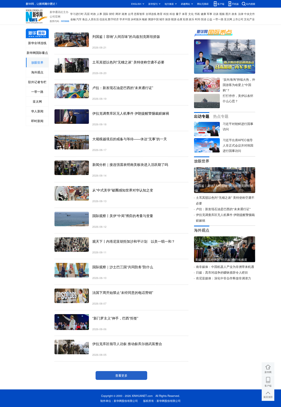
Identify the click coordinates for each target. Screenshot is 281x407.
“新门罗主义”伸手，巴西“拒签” (115, 317)
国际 (105, 14)
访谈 (215, 14)
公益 (209, 19)
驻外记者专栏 (37, 82)
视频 (222, 14)
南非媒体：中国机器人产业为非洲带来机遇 (225, 266)
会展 (179, 19)
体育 (184, 14)
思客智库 (139, 14)
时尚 (197, 19)
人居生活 (93, 19)
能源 (173, 19)
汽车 (79, 19)
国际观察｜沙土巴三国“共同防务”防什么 (122, 266)
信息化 (103, 19)
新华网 (268, 372)
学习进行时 (77, 14)
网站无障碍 (203, 3)
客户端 (220, 3)
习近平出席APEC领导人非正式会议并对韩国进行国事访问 (238, 145)
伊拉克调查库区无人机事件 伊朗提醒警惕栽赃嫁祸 (130, 113)
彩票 (185, 19)
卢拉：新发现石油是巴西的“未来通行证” (122, 87)
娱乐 (191, 19)
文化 (191, 14)
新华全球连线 (37, 43)
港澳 (124, 14)
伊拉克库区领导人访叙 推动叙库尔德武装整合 (127, 343)
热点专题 (220, 116)
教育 (159, 14)
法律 (240, 14)
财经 (112, 14)
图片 (228, 14)
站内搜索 (250, 3)
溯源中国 (153, 19)
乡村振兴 (136, 19)
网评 (118, 14)
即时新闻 (37, 121)
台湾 (130, 14)
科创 (172, 14)
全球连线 (151, 14)
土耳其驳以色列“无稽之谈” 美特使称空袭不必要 (128, 61)
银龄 (144, 19)
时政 (93, 14)
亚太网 (228, 19)
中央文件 (249, 14)
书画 (197, 14)
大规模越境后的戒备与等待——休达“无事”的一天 (129, 138)
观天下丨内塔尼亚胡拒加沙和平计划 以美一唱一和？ (133, 241)
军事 (209, 14)
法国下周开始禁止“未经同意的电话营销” (122, 292)
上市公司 (238, 19)
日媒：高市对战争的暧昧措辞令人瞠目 (222, 272)
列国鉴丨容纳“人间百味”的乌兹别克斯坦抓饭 (126, 36)
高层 (87, 14)
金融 (73, 19)
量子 (178, 14)
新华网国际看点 (37, 52)
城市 (162, 19)
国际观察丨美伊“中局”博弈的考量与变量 (122, 215)
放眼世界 (37, 62)
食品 (85, 19)
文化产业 (249, 19)
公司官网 (55, 16)
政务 (234, 14)
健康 (203, 14)
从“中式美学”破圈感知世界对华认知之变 (122, 189)
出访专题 (201, 116)
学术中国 (124, 19)
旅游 (168, 19)
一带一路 (218, 19)
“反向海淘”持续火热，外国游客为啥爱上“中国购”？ (239, 84)
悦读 (203, 19)
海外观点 (37, 72)
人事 (99, 14)
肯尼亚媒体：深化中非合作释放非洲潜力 (223, 278)
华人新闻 (37, 111)
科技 (166, 14)
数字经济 (113, 19)
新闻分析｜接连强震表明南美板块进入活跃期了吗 (130, 164)
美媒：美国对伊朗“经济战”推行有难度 (221, 259)
